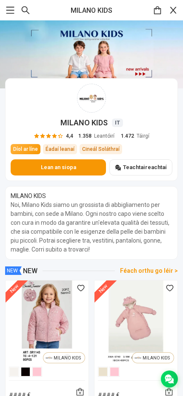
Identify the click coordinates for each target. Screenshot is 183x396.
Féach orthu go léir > (149, 271)
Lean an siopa (58, 167)
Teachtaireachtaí (145, 167)
